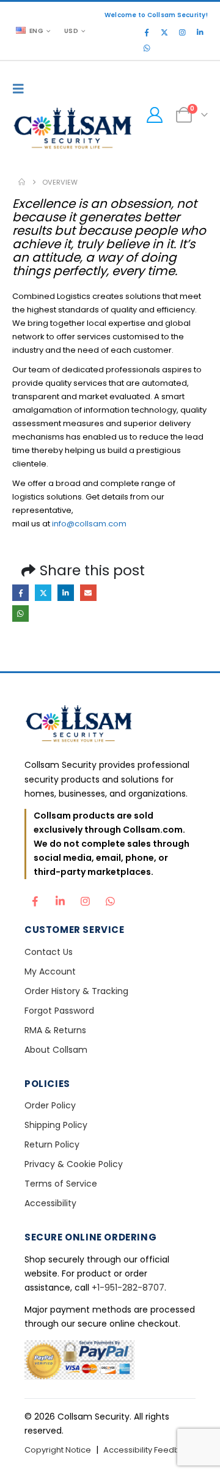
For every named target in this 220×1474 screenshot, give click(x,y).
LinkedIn (65, 592)
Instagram (85, 898)
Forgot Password (59, 1010)
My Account (50, 971)
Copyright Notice (57, 1450)
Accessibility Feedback (148, 1450)
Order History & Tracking (76, 991)
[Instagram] (182, 32)
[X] (164, 32)
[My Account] (154, 115)
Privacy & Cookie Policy (73, 1164)
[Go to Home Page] (21, 182)
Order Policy (50, 1105)
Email (88, 592)
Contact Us (48, 952)
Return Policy (51, 1144)
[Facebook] (147, 32)
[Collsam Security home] (110, 725)
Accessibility (50, 1203)
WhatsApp (20, 613)
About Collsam (55, 1050)
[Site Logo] (73, 130)
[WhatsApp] (147, 48)
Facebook (20, 592)
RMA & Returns (55, 1030)
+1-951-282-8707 (128, 1287)
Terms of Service (60, 1183)
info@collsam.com (89, 523)
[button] (21, 88)
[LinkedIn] (200, 32)
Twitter (43, 592)
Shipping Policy (55, 1125)
